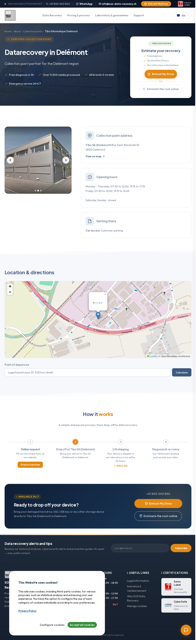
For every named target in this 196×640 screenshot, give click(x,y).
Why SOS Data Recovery (136, 598)
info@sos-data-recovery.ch (119, 3)
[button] (98, 316)
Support (139, 15)
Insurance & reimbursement (136, 588)
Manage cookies (137, 606)
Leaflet (153, 356)
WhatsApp (85, 3)
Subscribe (181, 548)
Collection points (32, 31)
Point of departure (17, 364)
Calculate (182, 372)
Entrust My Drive (158, 3)
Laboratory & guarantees (111, 15)
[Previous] (10, 160)
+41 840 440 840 (59, 3)
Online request (30, 449)
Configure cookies (52, 625)
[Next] (65, 160)
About (17, 31)
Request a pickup (30, 464)
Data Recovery (52, 15)
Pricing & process (78, 15)
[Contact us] (186, 630)
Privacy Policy (27, 611)
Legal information (138, 580)
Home (8, 31)
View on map (93, 156)
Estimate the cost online (163, 89)
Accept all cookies (82, 625)
